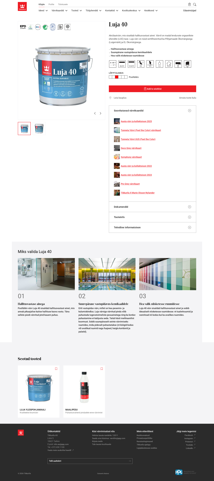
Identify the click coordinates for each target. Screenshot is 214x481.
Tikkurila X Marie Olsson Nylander (138, 192)
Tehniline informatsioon (127, 227)
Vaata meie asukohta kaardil (59, 450)
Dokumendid (121, 206)
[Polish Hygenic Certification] (75, 27)
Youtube (189, 445)
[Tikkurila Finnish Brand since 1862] (53, 27)
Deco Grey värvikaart (131, 148)
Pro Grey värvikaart (130, 184)
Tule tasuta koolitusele (101, 444)
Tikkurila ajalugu (143, 445)
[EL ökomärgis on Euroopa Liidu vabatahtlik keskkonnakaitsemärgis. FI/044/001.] (30, 27)
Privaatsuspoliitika (144, 438)
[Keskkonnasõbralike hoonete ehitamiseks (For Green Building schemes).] (60, 27)
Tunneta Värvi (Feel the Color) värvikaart (141, 130)
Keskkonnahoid (143, 435)
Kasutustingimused (145, 441)
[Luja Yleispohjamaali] (39, 391)
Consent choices (103, 473)
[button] (189, 4)
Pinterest (189, 442)
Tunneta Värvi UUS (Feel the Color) (138, 139)
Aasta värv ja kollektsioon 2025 (136, 121)
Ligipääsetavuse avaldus (147, 448)
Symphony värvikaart (131, 157)
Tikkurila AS (53, 435)
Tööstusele (63, 4)
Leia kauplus (120, 97)
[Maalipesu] (85, 391)
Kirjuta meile (97, 441)
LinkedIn (189, 448)
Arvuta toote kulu (187, 97)
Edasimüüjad (189, 10)
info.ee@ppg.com (61, 444)
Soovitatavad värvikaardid (128, 110)
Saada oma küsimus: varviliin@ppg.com (108, 438)
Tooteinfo (119, 217)
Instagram (188, 438)
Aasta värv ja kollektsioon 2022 (136, 166)
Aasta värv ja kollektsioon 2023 (136, 175)
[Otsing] (194, 4)
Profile (51, 4)
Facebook (189, 435)
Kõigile (42, 4)
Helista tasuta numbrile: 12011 (105, 435)
